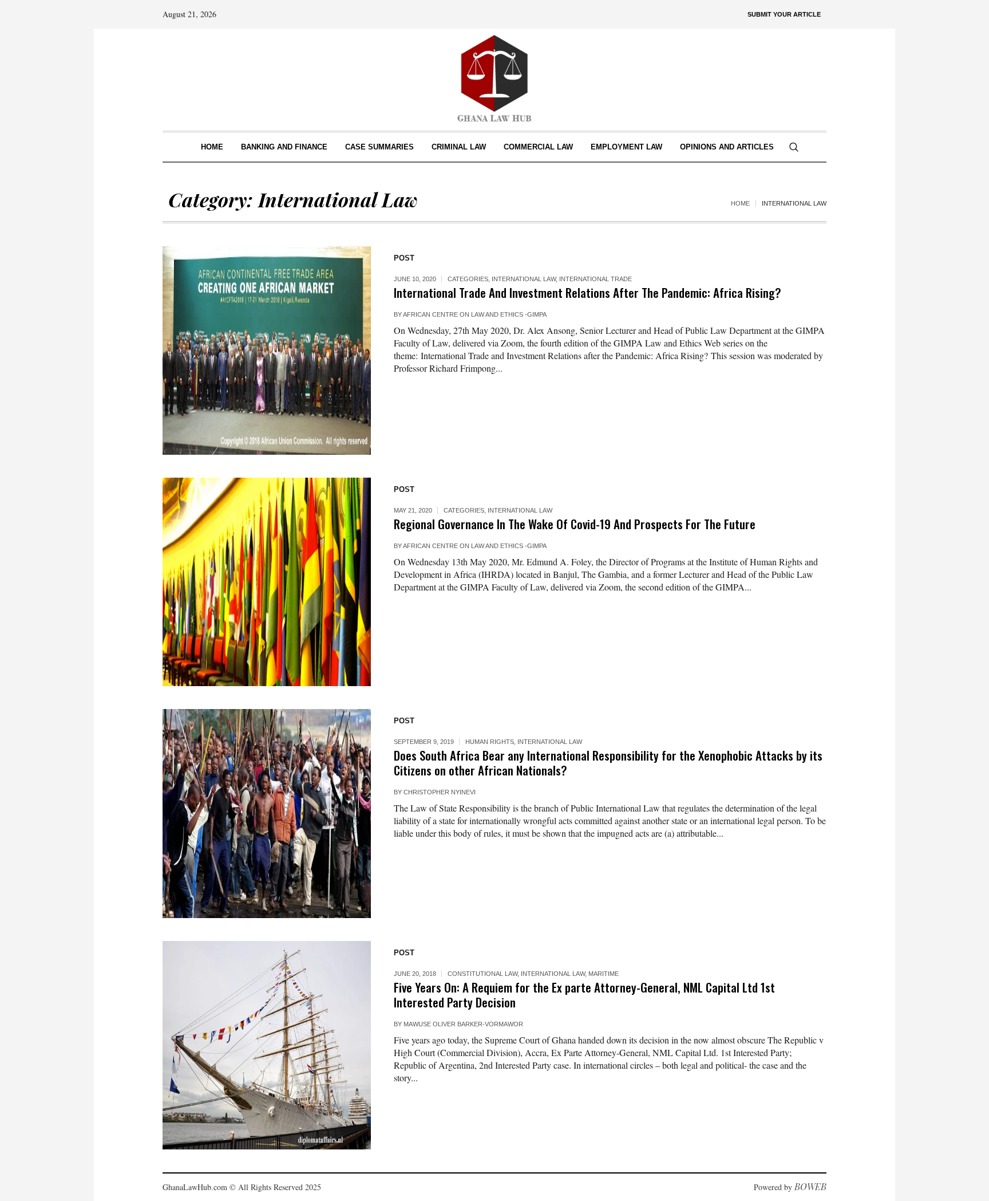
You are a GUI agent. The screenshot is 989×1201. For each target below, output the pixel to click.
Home (740, 203)
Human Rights (489, 741)
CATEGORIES (468, 278)
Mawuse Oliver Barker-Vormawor (463, 1024)
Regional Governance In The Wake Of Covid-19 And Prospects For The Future (574, 524)
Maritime (603, 973)
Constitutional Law (482, 973)
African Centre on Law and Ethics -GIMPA (475, 314)
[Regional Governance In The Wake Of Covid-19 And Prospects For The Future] (267, 582)
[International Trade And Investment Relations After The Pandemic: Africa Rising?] (267, 350)
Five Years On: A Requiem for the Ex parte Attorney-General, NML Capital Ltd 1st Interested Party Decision (584, 994)
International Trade (595, 278)
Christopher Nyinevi (439, 792)
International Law (524, 278)
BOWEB (810, 1186)
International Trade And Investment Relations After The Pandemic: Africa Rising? (587, 292)
